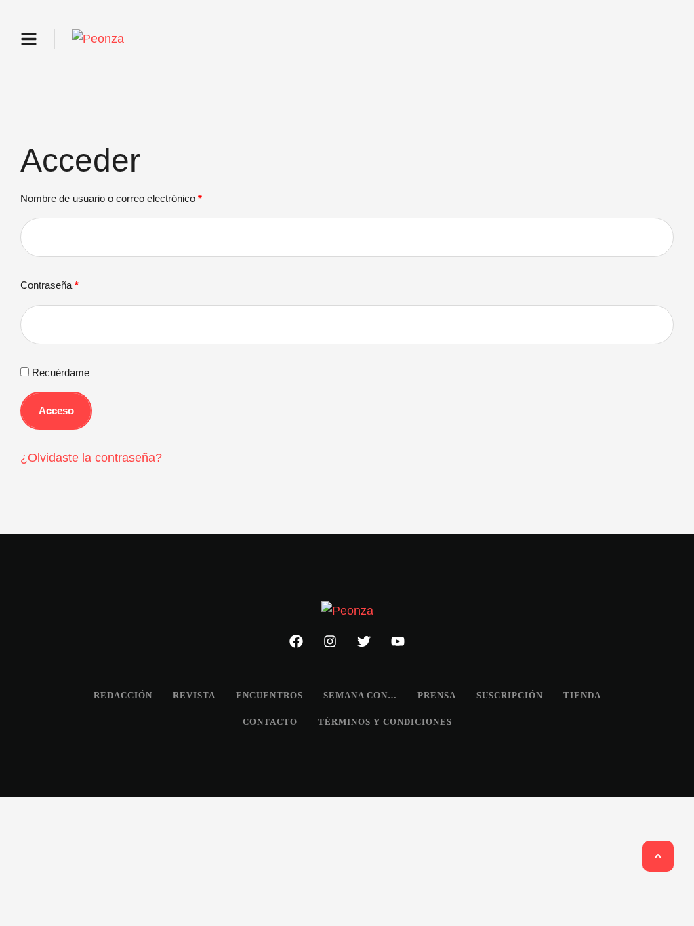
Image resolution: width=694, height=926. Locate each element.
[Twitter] (364, 641)
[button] (28, 39)
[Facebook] (296, 641)
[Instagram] (330, 641)
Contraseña (53, 283)
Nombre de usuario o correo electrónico (114, 196)
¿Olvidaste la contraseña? (91, 457)
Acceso (56, 410)
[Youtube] (398, 641)
